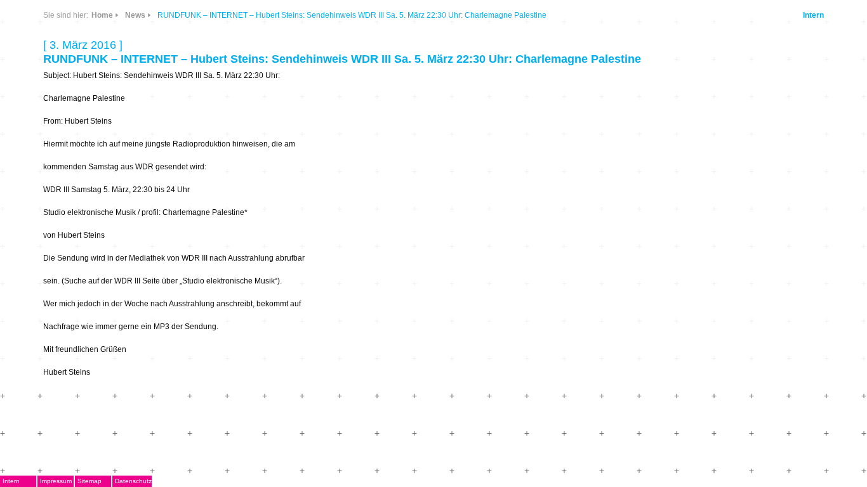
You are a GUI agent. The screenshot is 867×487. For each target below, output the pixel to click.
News (135, 15)
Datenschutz (133, 480)
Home (102, 15)
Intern (813, 15)
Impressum (56, 480)
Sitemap (89, 480)
